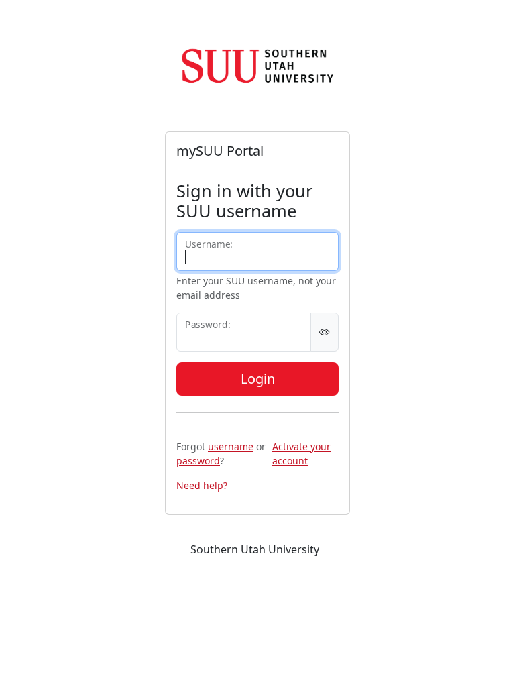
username (230, 446)
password (198, 460)
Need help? (201, 485)
